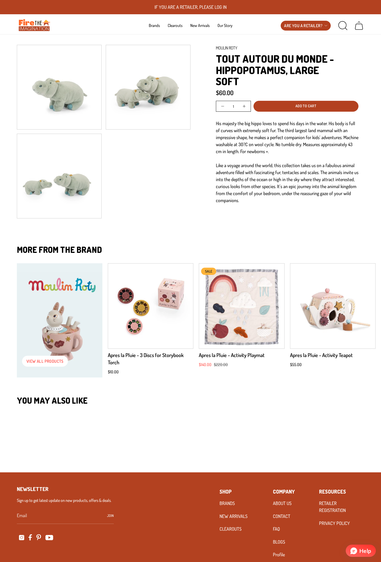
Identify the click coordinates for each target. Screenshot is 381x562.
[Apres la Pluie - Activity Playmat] (241, 306)
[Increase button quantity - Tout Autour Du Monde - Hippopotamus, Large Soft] (243, 106)
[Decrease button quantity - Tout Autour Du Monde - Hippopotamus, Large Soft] (223, 106)
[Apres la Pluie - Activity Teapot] (333, 306)
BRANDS (227, 503)
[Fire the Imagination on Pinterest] (38, 537)
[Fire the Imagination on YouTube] (49, 537)
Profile (279, 554)
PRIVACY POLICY (334, 523)
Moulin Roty (226, 48)
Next (369, 306)
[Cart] (359, 25)
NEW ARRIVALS (234, 516)
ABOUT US (282, 503)
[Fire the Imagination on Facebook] (30, 537)
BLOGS (279, 542)
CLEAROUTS (231, 529)
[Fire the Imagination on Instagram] (21, 537)
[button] (154, 25)
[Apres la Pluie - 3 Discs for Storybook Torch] (150, 306)
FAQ (276, 529)
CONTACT (281, 516)
